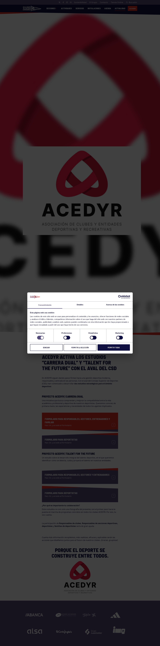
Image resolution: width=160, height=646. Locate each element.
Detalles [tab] (80, 305)
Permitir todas (114, 347)
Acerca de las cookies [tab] (115, 305)
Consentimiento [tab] (44, 305)
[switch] (66, 338)
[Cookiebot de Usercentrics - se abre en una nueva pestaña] (120, 297)
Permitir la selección (80, 347)
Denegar (46, 347)
